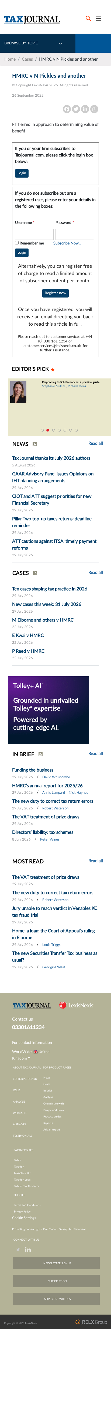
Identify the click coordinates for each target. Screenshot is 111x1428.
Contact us (22, 1019)
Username (24, 223)
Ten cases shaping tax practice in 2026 (49, 589)
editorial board (25, 1079)
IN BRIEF (23, 754)
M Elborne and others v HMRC (43, 620)
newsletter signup (57, 1263)
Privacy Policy (22, 1211)
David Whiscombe (56, 777)
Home (10, 59)
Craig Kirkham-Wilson (96, 389)
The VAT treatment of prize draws (45, 817)
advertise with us (57, 1299)
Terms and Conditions (27, 1205)
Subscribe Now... (67, 243)
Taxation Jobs (22, 1179)
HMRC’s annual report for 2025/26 (47, 785)
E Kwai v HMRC (28, 635)
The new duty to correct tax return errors (52, 801)
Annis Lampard (53, 793)
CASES (20, 573)
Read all (95, 572)
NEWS (20, 444)
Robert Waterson (55, 808)
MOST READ (28, 861)
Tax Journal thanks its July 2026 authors (51, 458)
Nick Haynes (78, 793)
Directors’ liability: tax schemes (42, 832)
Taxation (19, 1166)
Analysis (48, 1097)
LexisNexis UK (22, 1173)
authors (19, 1124)
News (46, 1077)
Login (22, 173)
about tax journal (27, 1067)
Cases (27, 59)
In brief (47, 1090)
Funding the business (32, 770)
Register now (55, 293)
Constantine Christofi (66, 389)
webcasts (20, 1113)
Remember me (32, 243)
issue (16, 1090)
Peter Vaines (50, 839)
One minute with (53, 1103)
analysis (19, 1101)
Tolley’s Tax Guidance (26, 1186)
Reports (48, 1123)
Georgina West (53, 967)
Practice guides (52, 1116)
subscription (57, 1281)
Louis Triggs (51, 945)
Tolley (17, 1160)
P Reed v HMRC (28, 651)
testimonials (22, 1136)
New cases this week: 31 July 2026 (46, 604)
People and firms (53, 1110)
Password (65, 223)
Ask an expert (51, 1129)
